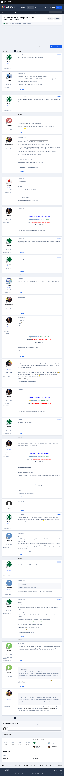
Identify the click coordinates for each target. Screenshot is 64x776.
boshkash (9, 185)
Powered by (56, 773)
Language (5, 773)
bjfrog (9, 80)
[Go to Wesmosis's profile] (9, 120)
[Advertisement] (32, 35)
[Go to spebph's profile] (9, 646)
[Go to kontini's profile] (4, 23)
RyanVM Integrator (28, 708)
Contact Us (17, 773)
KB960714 (27, 300)
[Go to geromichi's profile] (9, 536)
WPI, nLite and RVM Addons (25, 23)
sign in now (30, 724)
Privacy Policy (11, 773)
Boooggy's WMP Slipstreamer (48, 708)
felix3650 (9, 672)
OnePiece (9, 215)
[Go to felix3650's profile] (9, 667)
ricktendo (9, 285)
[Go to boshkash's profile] (9, 181)
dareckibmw (9, 368)
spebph (9, 650)
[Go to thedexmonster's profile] (9, 139)
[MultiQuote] (18, 69)
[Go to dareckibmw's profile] (9, 363)
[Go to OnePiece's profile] (9, 211)
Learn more (2, 2)
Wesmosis (9, 125)
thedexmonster (9, 144)
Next (20, 51)
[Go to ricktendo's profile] (9, 281)
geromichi (9, 540)
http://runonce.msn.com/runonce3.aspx (39, 140)
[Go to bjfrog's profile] (9, 76)
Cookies (22, 773)
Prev (6, 51)
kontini (7, 23)
